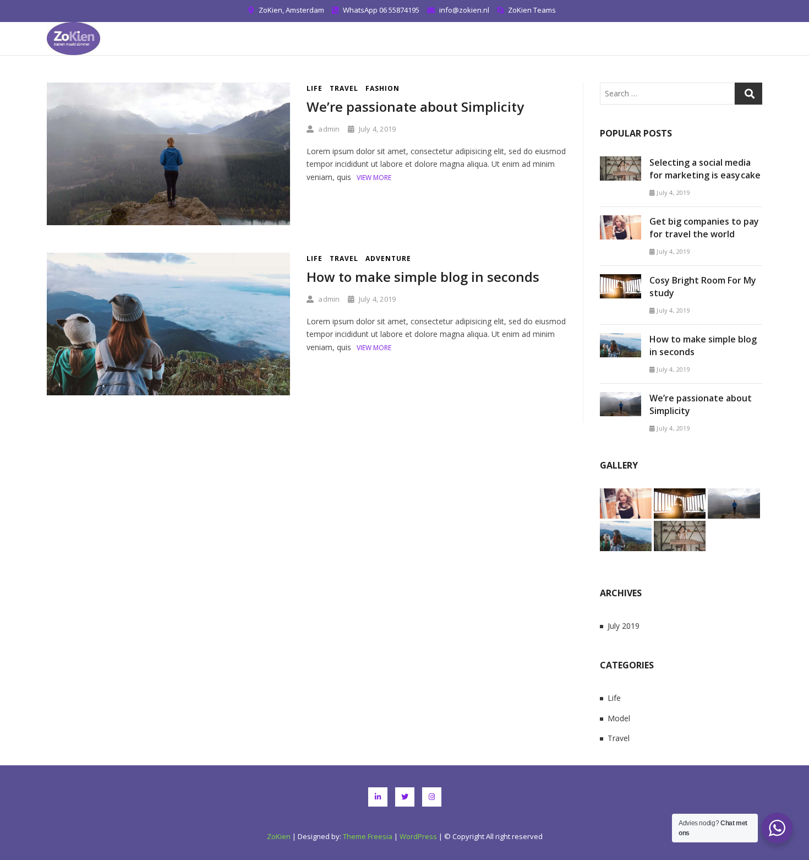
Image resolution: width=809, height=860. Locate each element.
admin (328, 129)
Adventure (388, 258)
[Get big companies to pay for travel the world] (620, 221)
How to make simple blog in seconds (423, 277)
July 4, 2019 (376, 129)
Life (314, 88)
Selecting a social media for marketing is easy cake (705, 168)
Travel (344, 88)
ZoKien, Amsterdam (290, 10)
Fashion (382, 88)
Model (619, 718)
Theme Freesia (367, 836)
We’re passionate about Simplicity (415, 106)
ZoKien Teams (531, 10)
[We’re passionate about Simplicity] (168, 89)
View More (374, 177)
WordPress (418, 836)
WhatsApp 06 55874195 (380, 10)
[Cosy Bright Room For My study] (620, 280)
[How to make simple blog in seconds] (168, 259)
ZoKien (279, 836)
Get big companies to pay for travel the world (704, 227)
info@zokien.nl (463, 10)
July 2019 (623, 625)
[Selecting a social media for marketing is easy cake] (620, 162)
